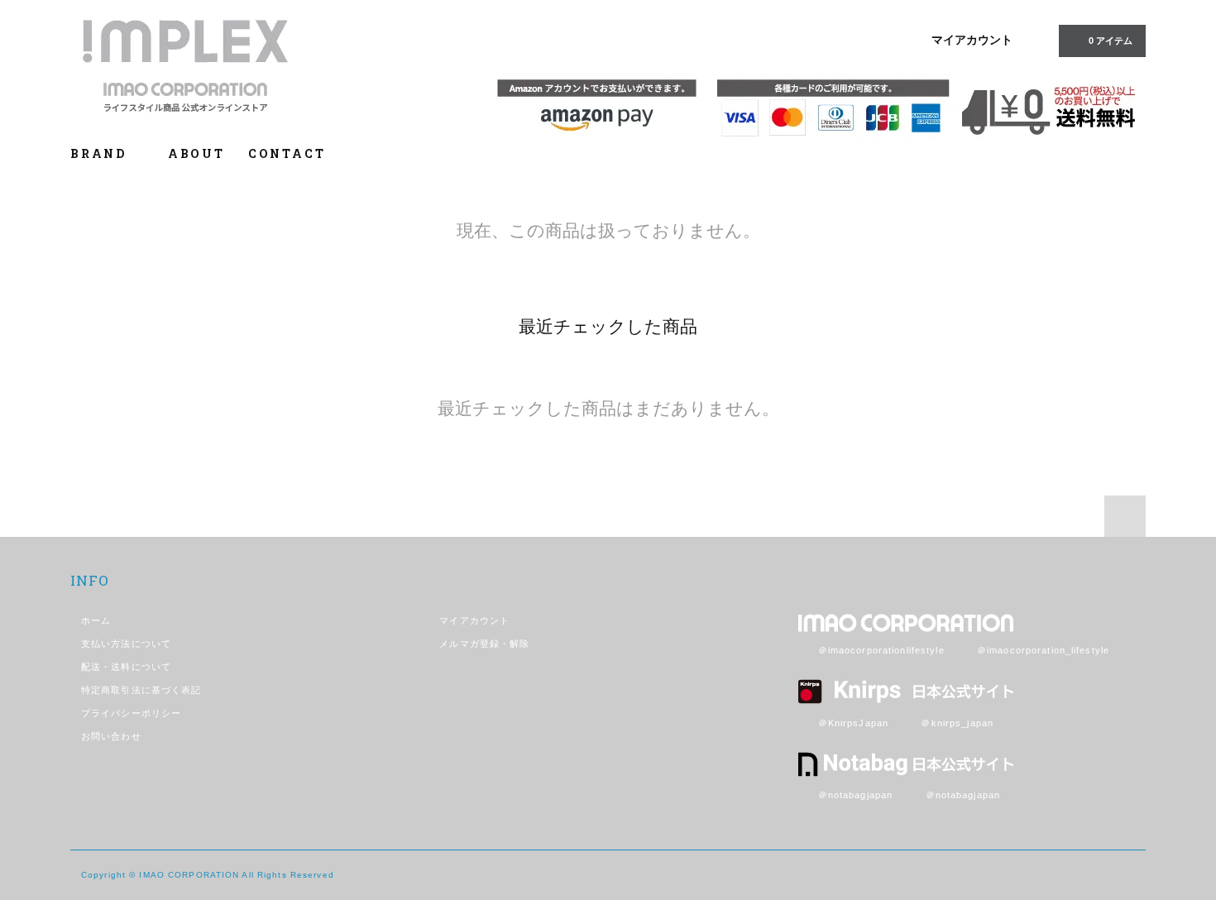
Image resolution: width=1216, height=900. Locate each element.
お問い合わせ (111, 736)
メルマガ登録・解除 (484, 644)
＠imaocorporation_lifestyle (1043, 650)
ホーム (96, 620)
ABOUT (196, 153)
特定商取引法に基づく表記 (141, 690)
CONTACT (287, 153)
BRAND (101, 153)
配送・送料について (126, 667)
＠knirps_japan (957, 723)
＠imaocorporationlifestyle (881, 650)
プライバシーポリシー (131, 713)
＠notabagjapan (855, 795)
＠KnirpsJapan (853, 723)
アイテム (1110, 40)
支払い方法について (126, 644)
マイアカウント (972, 39)
